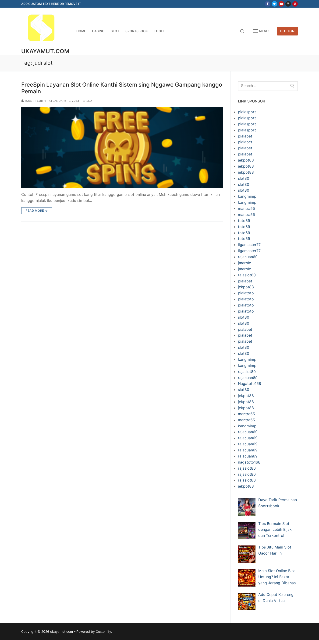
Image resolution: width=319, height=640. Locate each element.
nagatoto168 (249, 462)
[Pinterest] (295, 4)
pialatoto (246, 293)
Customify (103, 631)
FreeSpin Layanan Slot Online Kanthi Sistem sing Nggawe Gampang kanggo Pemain (121, 88)
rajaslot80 (247, 275)
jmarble (244, 262)
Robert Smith (35, 100)
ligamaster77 (249, 244)
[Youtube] (281, 4)
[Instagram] (288, 4)
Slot (90, 100)
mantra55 (246, 208)
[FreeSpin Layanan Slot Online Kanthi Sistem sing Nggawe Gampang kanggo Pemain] (122, 147)
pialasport (247, 111)
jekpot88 (246, 160)
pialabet (245, 136)
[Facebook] (267, 4)
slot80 (243, 178)
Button (287, 31)
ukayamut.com (45, 51)
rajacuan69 (248, 256)
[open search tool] (242, 31)
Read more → (36, 210)
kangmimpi (247, 196)
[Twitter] (274, 4)
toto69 (244, 220)
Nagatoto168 (249, 383)
